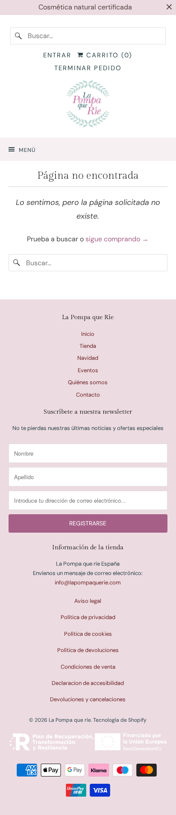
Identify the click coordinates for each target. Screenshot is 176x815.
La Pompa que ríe (70, 720)
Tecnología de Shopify (120, 720)
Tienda (87, 346)
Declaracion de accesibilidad (88, 683)
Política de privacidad (88, 617)
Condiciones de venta (88, 666)
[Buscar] (18, 35)
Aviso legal (87, 601)
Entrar (57, 55)
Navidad (87, 358)
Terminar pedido (88, 68)
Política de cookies (88, 633)
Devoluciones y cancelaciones (88, 699)
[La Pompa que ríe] (88, 105)
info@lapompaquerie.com (88, 582)
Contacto (88, 394)
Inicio (87, 334)
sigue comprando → (117, 238)
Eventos (88, 370)
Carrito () (108, 55)
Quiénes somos (88, 382)
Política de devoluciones (88, 650)
